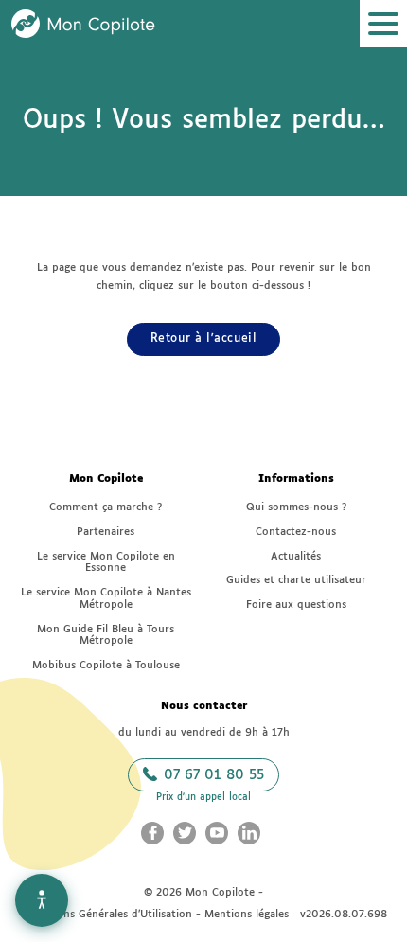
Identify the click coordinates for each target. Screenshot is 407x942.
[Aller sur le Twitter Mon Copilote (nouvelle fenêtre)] (184, 833)
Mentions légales (246, 914)
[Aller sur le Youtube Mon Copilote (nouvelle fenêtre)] (216, 833)
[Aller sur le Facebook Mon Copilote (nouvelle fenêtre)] (152, 833)
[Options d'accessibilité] (41, 900)
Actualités (296, 556)
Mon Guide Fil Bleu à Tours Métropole (105, 635)
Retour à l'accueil (203, 339)
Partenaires (105, 531)
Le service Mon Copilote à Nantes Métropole (106, 598)
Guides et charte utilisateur (296, 580)
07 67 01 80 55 (211, 775)
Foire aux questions (296, 604)
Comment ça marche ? (105, 507)
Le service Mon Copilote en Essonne (106, 562)
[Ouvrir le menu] (383, 23)
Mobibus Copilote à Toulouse (106, 665)
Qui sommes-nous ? (296, 507)
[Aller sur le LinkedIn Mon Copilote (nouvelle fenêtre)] (249, 833)
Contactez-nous (296, 531)
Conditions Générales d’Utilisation (106, 914)
